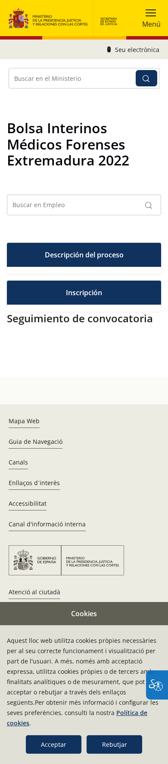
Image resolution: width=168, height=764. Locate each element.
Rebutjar (114, 744)
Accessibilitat (28, 503)
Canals (18, 462)
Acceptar (53, 744)
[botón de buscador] (146, 78)
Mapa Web (24, 421)
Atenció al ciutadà (34, 592)
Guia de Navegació (35, 441)
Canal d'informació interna (47, 524)
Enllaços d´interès (34, 483)
